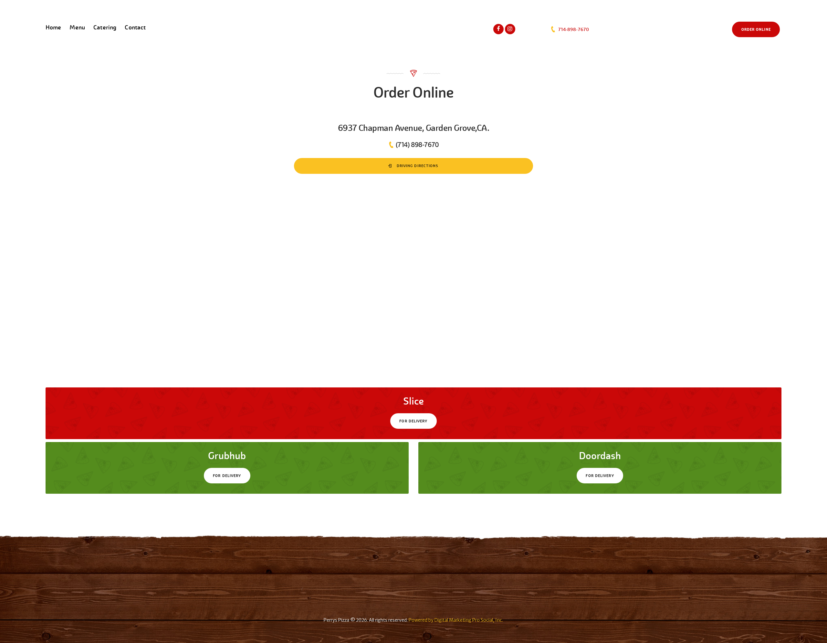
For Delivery (413, 421)
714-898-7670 (573, 29)
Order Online (756, 29)
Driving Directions (417, 165)
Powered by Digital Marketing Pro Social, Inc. (456, 620)
